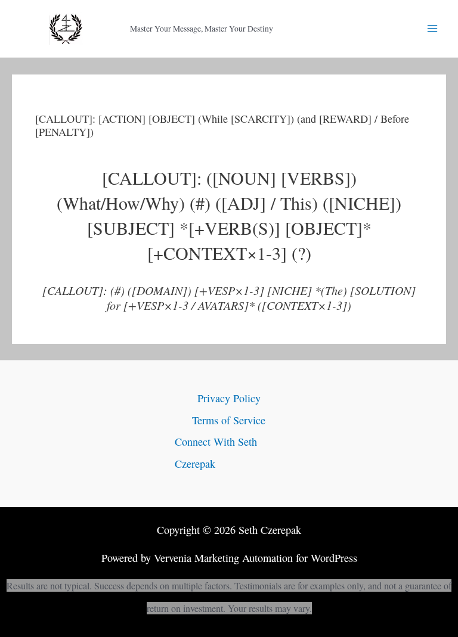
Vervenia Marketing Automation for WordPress (255, 558)
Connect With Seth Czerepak (216, 452)
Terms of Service (228, 420)
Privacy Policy (229, 398)
